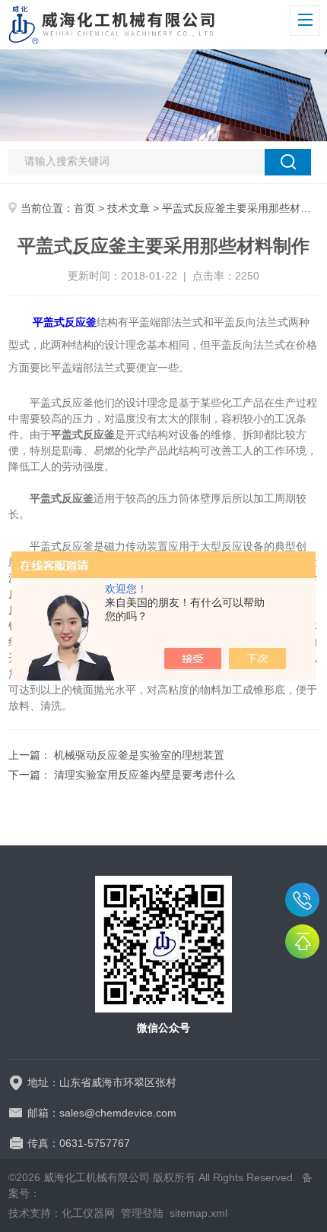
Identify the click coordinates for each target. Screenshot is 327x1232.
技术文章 (128, 208)
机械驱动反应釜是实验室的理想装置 (139, 755)
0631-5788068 (302, 900)
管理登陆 (142, 1213)
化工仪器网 (88, 1213)
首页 (84, 208)
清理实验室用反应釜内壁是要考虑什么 (144, 775)
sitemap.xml (198, 1213)
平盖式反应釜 (65, 322)
